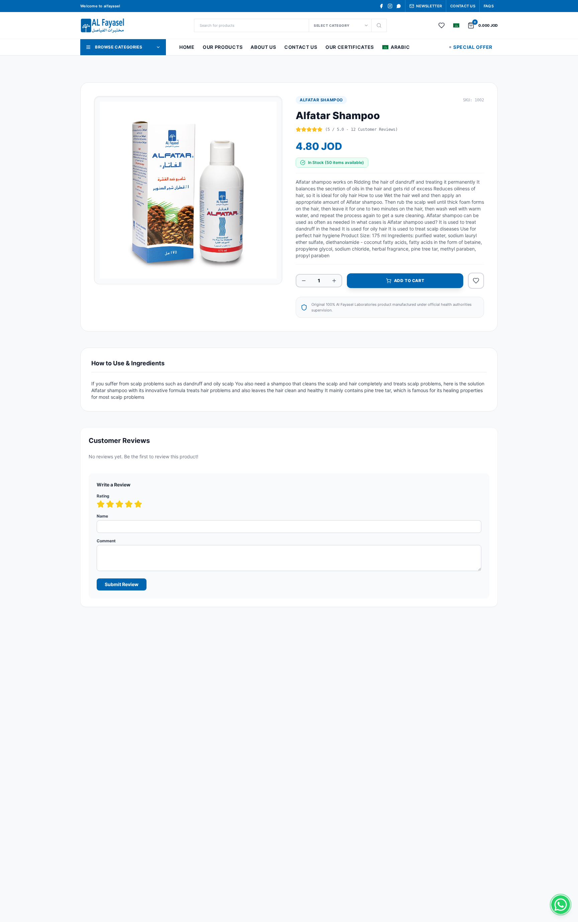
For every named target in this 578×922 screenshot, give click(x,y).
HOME (187, 47)
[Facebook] (381, 6)
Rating (103, 495)
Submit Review (121, 584)
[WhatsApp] (398, 6)
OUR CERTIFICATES (349, 47)
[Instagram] (390, 6)
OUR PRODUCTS (223, 47)
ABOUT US (263, 47)
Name (102, 516)
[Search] (378, 25)
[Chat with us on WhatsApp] (560, 904)
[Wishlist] (441, 25)
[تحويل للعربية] (456, 25)
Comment (106, 540)
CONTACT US (300, 47)
